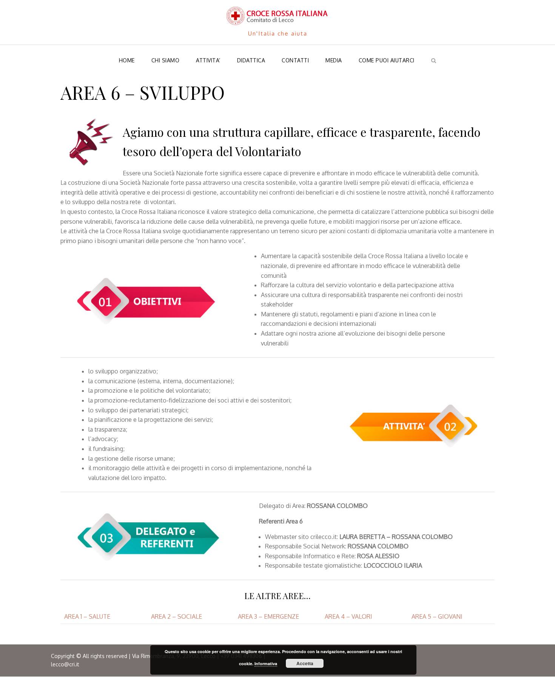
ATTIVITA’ (208, 60)
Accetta (304, 663)
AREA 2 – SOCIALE (176, 616)
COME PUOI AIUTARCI (387, 60)
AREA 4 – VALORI (348, 616)
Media (333, 60)
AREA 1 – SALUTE (87, 616)
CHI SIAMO (165, 60)
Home (127, 60)
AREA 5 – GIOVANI (437, 616)
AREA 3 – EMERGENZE (268, 616)
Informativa (265, 663)
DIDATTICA (251, 60)
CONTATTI (295, 60)
